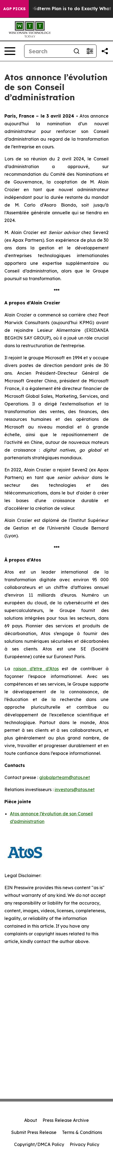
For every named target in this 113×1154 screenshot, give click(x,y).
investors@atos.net (75, 789)
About (30, 1120)
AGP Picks (14, 8)
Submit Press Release (33, 1132)
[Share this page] (105, 51)
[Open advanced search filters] (89, 51)
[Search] (76, 51)
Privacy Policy (84, 1144)
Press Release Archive (66, 1120)
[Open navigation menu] (9, 51)
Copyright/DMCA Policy (39, 1144)
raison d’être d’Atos (36, 668)
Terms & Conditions (82, 1132)
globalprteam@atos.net (64, 777)
